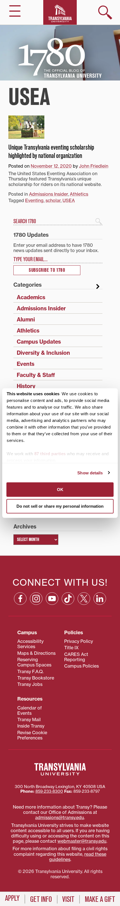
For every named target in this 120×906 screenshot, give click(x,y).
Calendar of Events (29, 710)
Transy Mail (29, 719)
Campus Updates (39, 341)
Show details (90, 472)
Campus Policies (81, 666)
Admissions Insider (48, 194)
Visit (68, 899)
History (26, 386)
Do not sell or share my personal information (60, 506)
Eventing (34, 200)
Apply (12, 898)
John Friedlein (93, 166)
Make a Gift (100, 899)
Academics (31, 297)
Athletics (79, 194)
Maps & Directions (36, 653)
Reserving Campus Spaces (34, 662)
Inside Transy (30, 726)
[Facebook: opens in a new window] (20, 598)
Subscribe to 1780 (47, 270)
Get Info (41, 899)
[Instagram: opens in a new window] (36, 598)
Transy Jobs (29, 684)
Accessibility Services (30, 643)
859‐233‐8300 (49, 791)
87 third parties (50, 453)
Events (25, 364)
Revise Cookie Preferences (32, 735)
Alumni (26, 319)
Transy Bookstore (35, 678)
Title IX (71, 647)
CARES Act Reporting (76, 656)
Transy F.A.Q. (30, 671)
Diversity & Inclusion (43, 352)
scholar (53, 200)
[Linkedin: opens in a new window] (99, 598)
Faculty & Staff (36, 375)
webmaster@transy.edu (81, 841)
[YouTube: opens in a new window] (52, 598)
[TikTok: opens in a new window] (68, 598)
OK (60, 489)
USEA (69, 200)
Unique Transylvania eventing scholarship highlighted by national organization (51, 151)
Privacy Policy (78, 641)
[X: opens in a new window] (84, 598)
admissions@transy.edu (59, 817)
